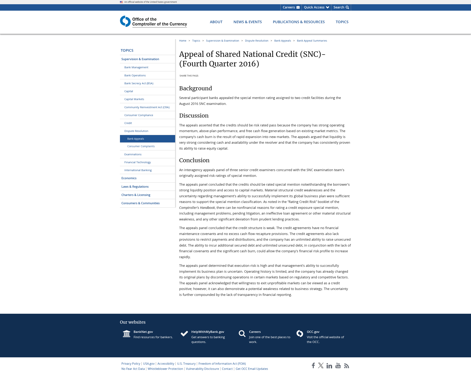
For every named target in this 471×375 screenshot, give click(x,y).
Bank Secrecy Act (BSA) (138, 83)
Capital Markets (134, 99)
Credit (128, 123)
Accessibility (165, 364)
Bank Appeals (135, 138)
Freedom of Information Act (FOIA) (222, 364)
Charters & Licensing (135, 195)
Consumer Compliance (138, 115)
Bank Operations (135, 75)
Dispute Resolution (136, 131)
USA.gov (149, 364)
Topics (127, 50)
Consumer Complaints (141, 146)
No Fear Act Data (133, 369)
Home (182, 40)
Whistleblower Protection (165, 369)
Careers (289, 7)
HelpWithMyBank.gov (207, 332)
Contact (227, 369)
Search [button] (339, 7)
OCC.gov (313, 332)
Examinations (132, 154)
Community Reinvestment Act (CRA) (146, 107)
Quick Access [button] (314, 7)
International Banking (138, 170)
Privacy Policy (130, 364)
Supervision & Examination (140, 59)
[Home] (186, 334)
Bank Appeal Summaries (312, 40)
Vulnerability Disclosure (202, 369)
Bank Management (136, 67)
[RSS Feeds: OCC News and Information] (347, 366)
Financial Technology (137, 162)
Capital (128, 91)
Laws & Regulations (135, 187)
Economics (129, 178)
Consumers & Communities (140, 203)
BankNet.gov (143, 332)
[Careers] (243, 334)
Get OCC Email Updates (252, 369)
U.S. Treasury (186, 364)
